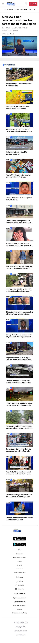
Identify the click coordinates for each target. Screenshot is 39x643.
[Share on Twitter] (10, 34)
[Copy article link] (13, 34)
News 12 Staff (6, 28)
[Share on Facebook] (8, 34)
